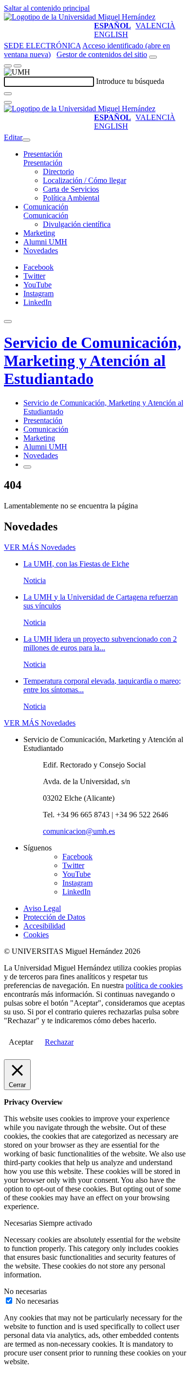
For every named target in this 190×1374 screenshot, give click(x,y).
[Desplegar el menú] (17, 65)
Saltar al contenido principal (47, 8)
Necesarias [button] (21, 1223)
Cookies (36, 934)
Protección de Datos (54, 917)
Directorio (58, 171)
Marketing (39, 233)
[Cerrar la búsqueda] (8, 102)
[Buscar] (8, 93)
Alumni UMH (45, 242)
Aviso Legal (42, 908)
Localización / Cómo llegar (84, 180)
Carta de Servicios (71, 189)
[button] (42, 163)
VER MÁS (40, 547)
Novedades (40, 250)
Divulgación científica (77, 224)
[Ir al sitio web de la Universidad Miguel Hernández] (79, 17)
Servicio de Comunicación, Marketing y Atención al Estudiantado (92, 360)
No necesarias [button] (25, 1291)
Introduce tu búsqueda (130, 81)
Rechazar (59, 1042)
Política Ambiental (71, 198)
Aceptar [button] (21, 1042)
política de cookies (154, 985)
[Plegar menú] (26, 140)
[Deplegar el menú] (27, 466)
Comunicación (45, 206)
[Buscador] (153, 57)
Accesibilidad (44, 926)
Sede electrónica (42, 45)
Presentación (42, 154)
